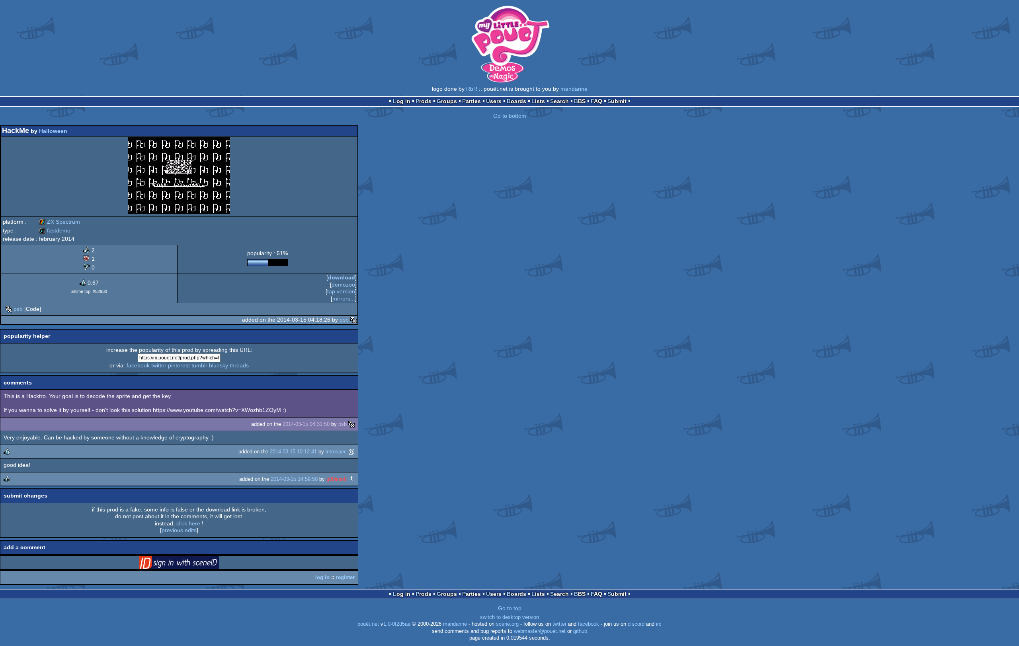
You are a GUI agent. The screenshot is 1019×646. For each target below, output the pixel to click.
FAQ (596, 101)
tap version (341, 291)
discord (636, 624)
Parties (471, 101)
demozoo (343, 284)
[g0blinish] (351, 479)
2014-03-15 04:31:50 (306, 424)
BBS (580, 101)
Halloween (53, 131)
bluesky (218, 365)
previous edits (179, 530)
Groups (447, 101)
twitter (158, 365)
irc (659, 624)
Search (559, 101)
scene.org (507, 624)
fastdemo (54, 230)
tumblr (199, 365)
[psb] (9, 309)
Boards (516, 101)
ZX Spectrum (59, 222)
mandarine (574, 89)
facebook (138, 365)
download (341, 277)
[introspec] (351, 452)
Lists (538, 101)
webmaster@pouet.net (540, 631)
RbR (471, 89)
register (345, 577)
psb (18, 309)
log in (322, 577)
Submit (617, 101)
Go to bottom (509, 116)
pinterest (179, 365)
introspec (336, 452)
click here (188, 523)
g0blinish (336, 479)
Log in (401, 101)
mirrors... (343, 298)
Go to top (509, 608)
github (580, 631)
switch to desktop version (509, 617)
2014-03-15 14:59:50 (294, 479)
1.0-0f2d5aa (396, 624)
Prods (423, 101)
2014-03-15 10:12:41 (293, 452)
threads (239, 365)
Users (494, 101)
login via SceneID (191, 564)
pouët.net (368, 624)
